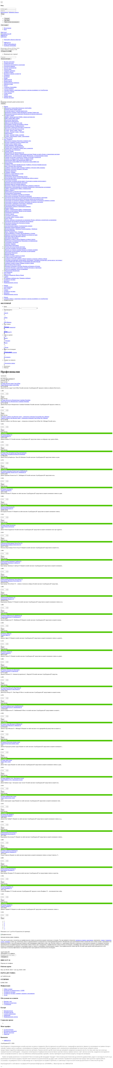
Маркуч (12, 190)
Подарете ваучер (8, 1012)
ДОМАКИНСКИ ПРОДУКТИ (31, 261)
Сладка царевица (9, 88)
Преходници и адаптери (26, 191)
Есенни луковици (22, 142)
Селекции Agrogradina (10, 87)
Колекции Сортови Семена (30, 112)
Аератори (14, 224)
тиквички (108, 940)
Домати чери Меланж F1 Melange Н (11, 725)
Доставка (7, 20)
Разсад (6, 85)
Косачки (12, 230)
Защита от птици (20, 255)
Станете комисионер (10, 1014)
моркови (7, 941)
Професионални (19, 126)
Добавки (13, 172)
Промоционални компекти (11, 82)
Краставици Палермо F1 (7, 870)
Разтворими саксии (22, 176)
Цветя (10, 133)
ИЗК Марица (7, 322)
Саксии (12, 214)
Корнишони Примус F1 (7, 599)
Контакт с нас (8, 1001)
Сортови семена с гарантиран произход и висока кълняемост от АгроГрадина (26, 90)
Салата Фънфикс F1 (6, 888)
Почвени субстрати (22, 169)
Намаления (7, 1015)
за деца (7, 273)
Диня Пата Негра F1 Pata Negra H (10, 689)
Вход (5, 29)
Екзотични (15, 120)
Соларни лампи (18, 217)
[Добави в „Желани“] (1, 412)
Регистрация (4, 12)
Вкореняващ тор (19, 152)
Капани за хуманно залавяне (30, 249)
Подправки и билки (22, 124)
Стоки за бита (8, 93)
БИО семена (16, 118)
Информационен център (11, 282)
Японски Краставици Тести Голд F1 (11, 544)
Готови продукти (9, 63)
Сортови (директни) (9, 327)
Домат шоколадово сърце (8, 798)
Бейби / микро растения (27, 117)
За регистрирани (8, 1029)
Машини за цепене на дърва (29, 235)
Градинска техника (23, 223)
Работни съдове (8, 84)
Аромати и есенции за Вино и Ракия (36, 258)
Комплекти (15, 175)
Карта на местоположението (12, 22)
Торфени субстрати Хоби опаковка (35, 167)
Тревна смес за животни (26, 148)
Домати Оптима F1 (6, 490)
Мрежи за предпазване (24, 211)
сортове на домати (81, 940)
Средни (6, 347)
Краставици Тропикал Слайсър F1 (10, 562)
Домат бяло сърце (6, 761)
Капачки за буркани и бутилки (31, 266)
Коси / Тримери (18, 232)
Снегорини (15, 242)
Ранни (6, 342)
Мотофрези (15, 238)
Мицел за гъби (18, 123)
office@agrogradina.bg (10, 44)
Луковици (7, 75)
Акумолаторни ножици (25, 226)
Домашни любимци (9, 70)
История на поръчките (10, 1031)
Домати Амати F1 (6, 653)
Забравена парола (14, 12)
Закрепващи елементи (24, 206)
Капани (12, 254)
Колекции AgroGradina (25, 108)
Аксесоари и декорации (25, 203)
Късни (6, 338)
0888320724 (4, 35)
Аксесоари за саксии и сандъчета (33, 202)
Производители (8, 1011)
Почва (6, 78)
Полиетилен (16, 270)
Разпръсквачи (17, 193)
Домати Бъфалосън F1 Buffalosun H (11, 617)
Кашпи (12, 208)
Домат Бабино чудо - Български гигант (12, 779)
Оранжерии (15, 212)
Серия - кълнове (19, 135)
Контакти (6, 281)
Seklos (5, 317)
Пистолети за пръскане (25, 196)
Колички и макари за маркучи (12, 73)
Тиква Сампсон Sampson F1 (8, 852)
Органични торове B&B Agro (30, 161)
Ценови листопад (9, 97)
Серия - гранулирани (23, 136)
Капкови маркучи (21, 184)
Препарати (16, 149)
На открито (7, 357)
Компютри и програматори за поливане (39, 187)
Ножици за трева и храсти (27, 239)
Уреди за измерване (22, 269)
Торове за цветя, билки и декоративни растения (46, 154)
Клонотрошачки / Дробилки (29, 229)
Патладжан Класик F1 (7, 508)
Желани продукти (9, 1032)
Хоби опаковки (18, 145)
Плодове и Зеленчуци (24, 127)
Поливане (7, 76)
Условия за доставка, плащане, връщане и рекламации (19, 993)
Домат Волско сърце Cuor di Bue (10, 385)
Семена (12, 115)
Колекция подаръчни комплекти (33, 114)
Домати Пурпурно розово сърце (10, 743)
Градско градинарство (10, 67)
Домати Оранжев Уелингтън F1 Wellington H (13, 472)
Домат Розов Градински (7, 526)
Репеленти (15, 252)
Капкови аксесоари (21, 182)
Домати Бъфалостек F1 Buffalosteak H (11, 707)
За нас (5, 995)
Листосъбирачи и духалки (27, 233)
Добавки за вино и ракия (27, 263)
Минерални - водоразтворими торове (37, 155)
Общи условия (8, 989)
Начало (6, 106)
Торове (6, 94)
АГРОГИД (7, 341)
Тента (10, 218)
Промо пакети (8, 81)
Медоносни (15, 121)
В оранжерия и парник (10, 352)
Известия (6, 1034)
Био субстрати (18, 166)
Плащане (7, 18)
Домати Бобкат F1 (6, 436)
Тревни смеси (8, 96)
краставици (90, 940)
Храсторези (15, 245)
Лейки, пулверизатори (24, 188)
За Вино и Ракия (8, 72)
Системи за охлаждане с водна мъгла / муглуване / (48, 260)
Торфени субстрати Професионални (36, 164)
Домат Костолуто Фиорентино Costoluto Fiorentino (15, 401)
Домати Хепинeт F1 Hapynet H (9, 671)
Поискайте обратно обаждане (12, 39)
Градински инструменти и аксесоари (14, 64)
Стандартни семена (9, 363)
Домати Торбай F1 (6, 906)
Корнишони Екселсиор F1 (8, 834)
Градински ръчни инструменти (33, 199)
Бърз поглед (4, 382)
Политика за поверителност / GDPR (14, 990)
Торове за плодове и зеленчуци (32, 157)
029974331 (4, 36)
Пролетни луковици (24, 140)
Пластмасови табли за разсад (30, 178)
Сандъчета (15, 215)
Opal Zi (6, 313)
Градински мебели (21, 205)
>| (4, 928)
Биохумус (14, 170)
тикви (103, 940)
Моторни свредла (20, 236)
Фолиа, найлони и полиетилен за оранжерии (43, 220)
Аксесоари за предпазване (27, 251)
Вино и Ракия (18, 275)
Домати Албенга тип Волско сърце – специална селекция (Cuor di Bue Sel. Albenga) (24, 418)
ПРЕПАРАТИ (8, 79)
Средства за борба (9, 91)
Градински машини (9, 66)
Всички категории (9, 61)
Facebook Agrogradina (10, 45)
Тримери (13, 244)
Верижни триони (20, 227)
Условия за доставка (9, 279)
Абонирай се (4, 956)
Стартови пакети (21, 111)
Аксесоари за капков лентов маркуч (36, 181)
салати (2, 941)
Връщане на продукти (10, 1003)
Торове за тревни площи (26, 158)
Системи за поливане (24, 194)
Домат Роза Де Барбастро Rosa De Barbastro (13, 454)
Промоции (8, 272)
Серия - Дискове (19, 132)
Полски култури (19, 129)
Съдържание (7, 1004)
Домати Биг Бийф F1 (6, 816)
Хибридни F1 (8, 332)
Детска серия (7, 69)
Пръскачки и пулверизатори (29, 241)
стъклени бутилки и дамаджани (32, 267)
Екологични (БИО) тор (25, 160)
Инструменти (17, 264)
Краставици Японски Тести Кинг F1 (11, 581)
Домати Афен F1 (5, 635)
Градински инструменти (26, 221)
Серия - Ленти (18, 130)
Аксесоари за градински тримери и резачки (42, 200)
